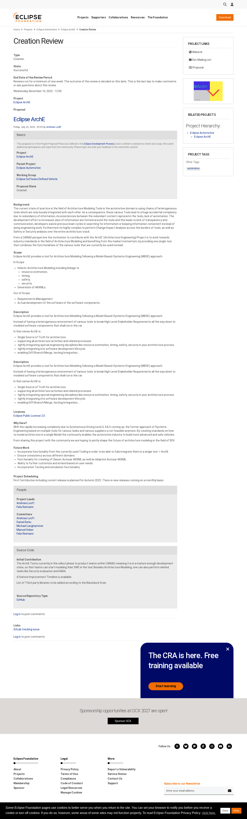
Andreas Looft (53, 127)
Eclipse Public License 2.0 (29, 415)
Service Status (117, 773)
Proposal (198, 67)
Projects (83, 17)
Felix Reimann (25, 506)
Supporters (98, 17)
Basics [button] (21, 135)
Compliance (68, 778)
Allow (236, 810)
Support (113, 783)
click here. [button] (209, 813)
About (17, 769)
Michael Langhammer (30, 525)
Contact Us (115, 778)
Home (17, 29)
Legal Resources (71, 787)
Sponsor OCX (123, 721)
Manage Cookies (71, 792)
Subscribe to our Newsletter (182, 783)
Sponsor (19, 787)
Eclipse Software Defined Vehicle (37, 179)
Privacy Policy (70, 769)
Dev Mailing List (201, 59)
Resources (138, 17)
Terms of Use (69, 773)
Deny (225, 810)
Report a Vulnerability (121, 769)
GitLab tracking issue (27, 629)
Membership (21, 783)
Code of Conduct (72, 783)
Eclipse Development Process (99, 143)
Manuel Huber (25, 529)
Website (197, 52)
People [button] (21, 490)
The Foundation (157, 17)
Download (225, 17)
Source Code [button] (25, 550)
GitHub (21, 599)
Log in (17, 614)
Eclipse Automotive (47, 29)
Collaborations (118, 17)
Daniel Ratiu (24, 522)
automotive (193, 168)
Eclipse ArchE (68, 29)
